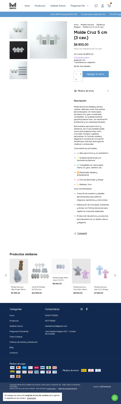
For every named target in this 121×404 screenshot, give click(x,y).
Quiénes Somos (58, 5)
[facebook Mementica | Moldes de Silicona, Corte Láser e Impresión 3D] (87, 309)
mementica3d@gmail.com (56, 326)
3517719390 (50, 321)
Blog (11, 347)
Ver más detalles (83, 66)
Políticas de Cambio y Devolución (24, 342)
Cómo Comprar (16, 337)
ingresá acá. (51, 388)
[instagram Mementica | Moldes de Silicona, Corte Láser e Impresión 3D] (81, 309)
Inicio (27, 5)
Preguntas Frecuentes (82, 5)
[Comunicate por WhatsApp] (114, 397)
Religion (77, 27)
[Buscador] (96, 6)
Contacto (14, 353)
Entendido (31, 398)
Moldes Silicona (87, 25)
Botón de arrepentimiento (68, 388)
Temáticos (100, 25)
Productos (40, 5)
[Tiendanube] (102, 387)
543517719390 (51, 315)
